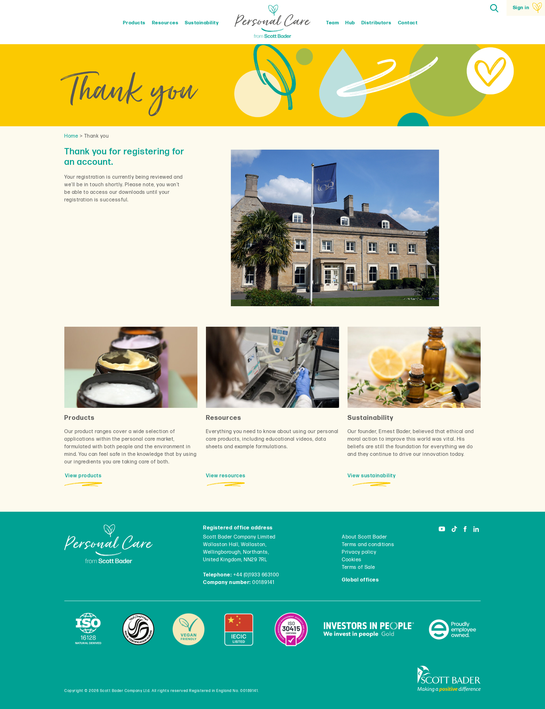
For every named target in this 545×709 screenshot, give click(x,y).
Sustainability (202, 23)
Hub (350, 23)
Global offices (360, 580)
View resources (226, 476)
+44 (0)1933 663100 (256, 575)
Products (134, 23)
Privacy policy (359, 552)
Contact (408, 23)
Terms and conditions (368, 545)
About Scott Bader (364, 537)
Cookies (352, 560)
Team (332, 23)
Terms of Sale (358, 567)
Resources (165, 23)
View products (83, 476)
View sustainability (372, 476)
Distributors (376, 23)
